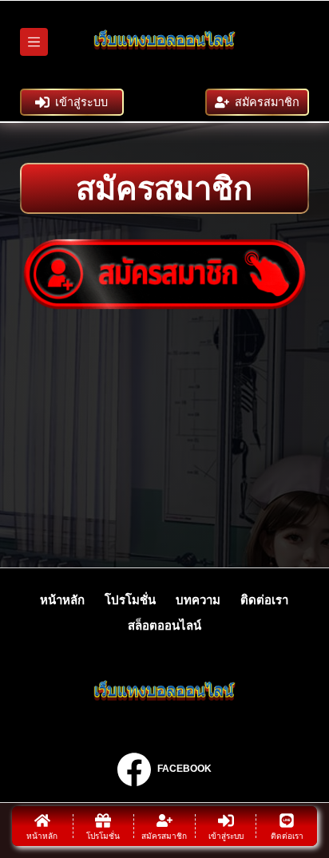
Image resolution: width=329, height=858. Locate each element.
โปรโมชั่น (130, 600)
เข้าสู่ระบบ (81, 102)
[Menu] (34, 42)
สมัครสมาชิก (267, 102)
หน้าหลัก (62, 600)
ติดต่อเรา (264, 600)
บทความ (198, 600)
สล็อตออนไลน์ (164, 625)
